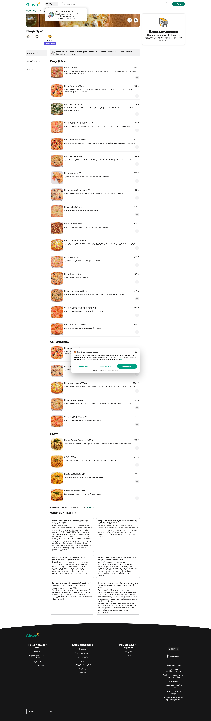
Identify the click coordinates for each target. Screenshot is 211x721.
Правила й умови (173, 665)
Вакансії (37, 651)
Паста (88, 507)
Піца (93, 507)
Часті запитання (82, 653)
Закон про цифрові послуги (173, 692)
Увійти (83, 673)
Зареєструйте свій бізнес (37, 656)
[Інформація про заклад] (129, 20)
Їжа (34, 11)
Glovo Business (37, 665)
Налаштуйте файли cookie (173, 686)
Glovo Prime (83, 657)
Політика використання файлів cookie (173, 676)
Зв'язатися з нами (83, 665)
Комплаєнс (173, 681)
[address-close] (83, 12)
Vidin (28, 11)
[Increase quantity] (137, 77)
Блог (83, 661)
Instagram (128, 651)
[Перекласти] (136, 20)
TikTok (128, 655)
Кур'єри (37, 662)
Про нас (82, 649)
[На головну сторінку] (33, 4)
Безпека (82, 669)
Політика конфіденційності (173, 670)
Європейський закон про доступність (173, 698)
